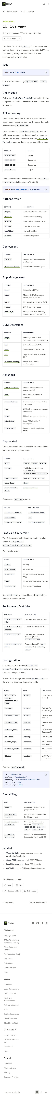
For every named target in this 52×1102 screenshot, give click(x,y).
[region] (26, 724)
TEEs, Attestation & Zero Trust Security (11, 941)
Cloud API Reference (15, 860)
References (8, 963)
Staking (7, 1072)
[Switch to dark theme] (46, 1092)
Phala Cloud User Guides (11, 948)
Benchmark (8, 1047)
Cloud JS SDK (12, 853)
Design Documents (11, 1014)
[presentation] (26, 189)
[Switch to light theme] (41, 1092)
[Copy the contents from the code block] (45, 72)
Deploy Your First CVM (22, 98)
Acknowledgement (11, 1005)
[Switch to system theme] (37, 1092)
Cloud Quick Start (11, 1023)
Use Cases (8, 959)
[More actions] (48, 4)
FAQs (6, 972)
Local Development (14, 864)
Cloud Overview (10, 1018)
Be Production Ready (12, 954)
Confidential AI (10, 968)
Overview (8, 984)
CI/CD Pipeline (12, 868)
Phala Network (10, 1068)
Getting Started (10, 935)
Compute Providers (11, 1077)
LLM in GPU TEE (10, 1035)
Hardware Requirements (9, 999)
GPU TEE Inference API (11, 1041)
